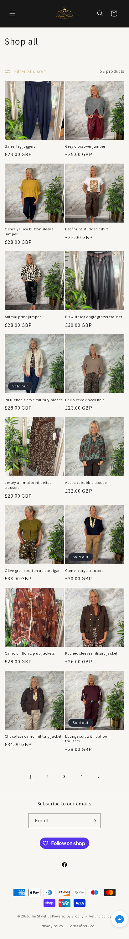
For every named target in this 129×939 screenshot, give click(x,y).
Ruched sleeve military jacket (91, 653)
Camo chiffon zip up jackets (29, 653)
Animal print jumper (23, 316)
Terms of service (81, 926)
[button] (12, 13)
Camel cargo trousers (84, 570)
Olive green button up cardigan (33, 570)
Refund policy (100, 916)
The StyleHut (40, 916)
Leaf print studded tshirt (86, 229)
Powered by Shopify (68, 916)
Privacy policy (52, 926)
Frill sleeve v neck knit (84, 399)
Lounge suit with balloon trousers (87, 739)
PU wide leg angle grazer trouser (93, 316)
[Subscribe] (94, 821)
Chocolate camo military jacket (33, 736)
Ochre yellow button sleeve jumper (29, 231)
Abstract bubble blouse (85, 482)
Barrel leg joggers (20, 146)
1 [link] (30, 777)
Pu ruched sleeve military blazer (33, 399)
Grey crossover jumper (85, 146)
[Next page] (98, 777)
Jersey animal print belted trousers (28, 485)
